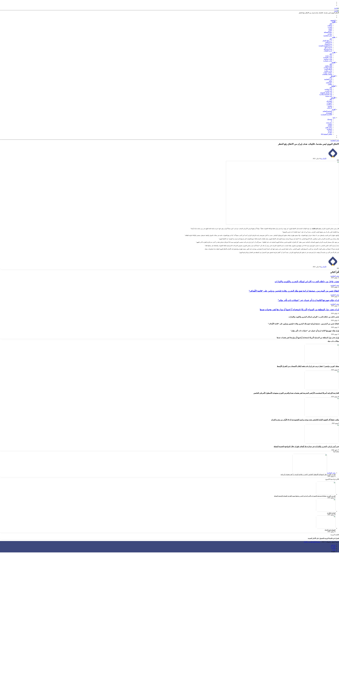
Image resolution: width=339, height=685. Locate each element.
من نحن (333, 545)
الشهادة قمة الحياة (330, 530)
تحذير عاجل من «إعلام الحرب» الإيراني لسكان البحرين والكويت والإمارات (307, 281)
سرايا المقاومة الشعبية (325, 45)
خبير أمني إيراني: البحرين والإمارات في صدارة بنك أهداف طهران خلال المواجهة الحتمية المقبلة (306, 446)
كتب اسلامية (328, 89)
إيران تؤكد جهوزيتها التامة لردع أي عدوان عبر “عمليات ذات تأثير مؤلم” (308, 300)
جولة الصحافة (328, 32)
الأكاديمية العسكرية (326, 114)
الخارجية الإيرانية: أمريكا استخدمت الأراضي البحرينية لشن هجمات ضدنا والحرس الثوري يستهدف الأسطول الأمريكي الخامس (296, 393)
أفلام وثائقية (328, 66)
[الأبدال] (336, 8)
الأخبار (333, 22)
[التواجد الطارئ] (325, 511)
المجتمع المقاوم (327, 111)
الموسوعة (329, 113)
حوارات (330, 34)
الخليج (330, 29)
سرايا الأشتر (328, 42)
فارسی (333, 548)
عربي (333, 550)
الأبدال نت (323, 158)
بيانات (333, 37)
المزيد (333, 109)
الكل (330, 24)
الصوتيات (329, 103)
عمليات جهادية (328, 72)
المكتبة (333, 86)
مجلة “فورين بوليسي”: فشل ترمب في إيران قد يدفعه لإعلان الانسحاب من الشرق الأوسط (308, 366)
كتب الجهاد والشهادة (326, 92)
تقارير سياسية (328, 59)
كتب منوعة (328, 96)
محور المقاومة (327, 35)
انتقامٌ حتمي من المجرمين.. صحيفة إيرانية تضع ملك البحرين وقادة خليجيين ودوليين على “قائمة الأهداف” (294, 291)
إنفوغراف (329, 101)
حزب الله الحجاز (327, 40)
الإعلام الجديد (328, 69)
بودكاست (329, 104)
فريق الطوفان (328, 50)
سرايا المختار (328, 44)
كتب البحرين (328, 91)
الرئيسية (333, 20)
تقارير (333, 52)
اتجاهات (329, 25)
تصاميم (330, 106)
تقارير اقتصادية (327, 57)
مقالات (330, 84)
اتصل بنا (333, 546)
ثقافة (330, 81)
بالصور (330, 30)
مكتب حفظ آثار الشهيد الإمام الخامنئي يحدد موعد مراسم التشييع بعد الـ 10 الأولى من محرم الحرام (305, 420)
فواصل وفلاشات (327, 74)
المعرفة (333, 76)
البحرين (330, 27)
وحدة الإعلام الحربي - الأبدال (312, 542)
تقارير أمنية (328, 55)
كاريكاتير (329, 108)
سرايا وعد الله (328, 49)
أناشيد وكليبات (328, 67)
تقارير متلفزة (328, 71)
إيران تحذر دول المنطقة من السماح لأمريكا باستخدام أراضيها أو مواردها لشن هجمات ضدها (299, 309)
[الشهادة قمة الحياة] (325, 528)
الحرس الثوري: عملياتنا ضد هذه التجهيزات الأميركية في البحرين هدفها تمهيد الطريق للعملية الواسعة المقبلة (304, 496)
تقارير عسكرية (327, 61)
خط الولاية (329, 82)
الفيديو (333, 62)
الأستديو (333, 97)
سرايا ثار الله (328, 47)
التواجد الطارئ (331, 513)
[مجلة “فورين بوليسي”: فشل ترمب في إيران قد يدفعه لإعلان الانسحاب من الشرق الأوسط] (322, 363)
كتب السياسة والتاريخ (325, 94)
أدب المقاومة (328, 79)
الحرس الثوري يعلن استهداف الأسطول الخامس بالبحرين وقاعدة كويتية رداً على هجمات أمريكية (308, 474)
